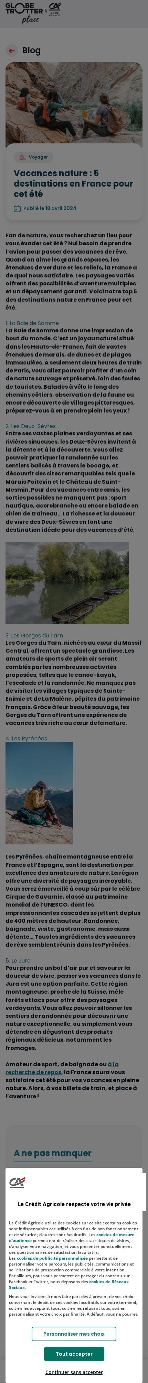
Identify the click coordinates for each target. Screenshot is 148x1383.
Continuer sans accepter (74, 1372)
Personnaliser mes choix (74, 1333)
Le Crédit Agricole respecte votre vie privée (74, 1204)
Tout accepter (74, 1354)
